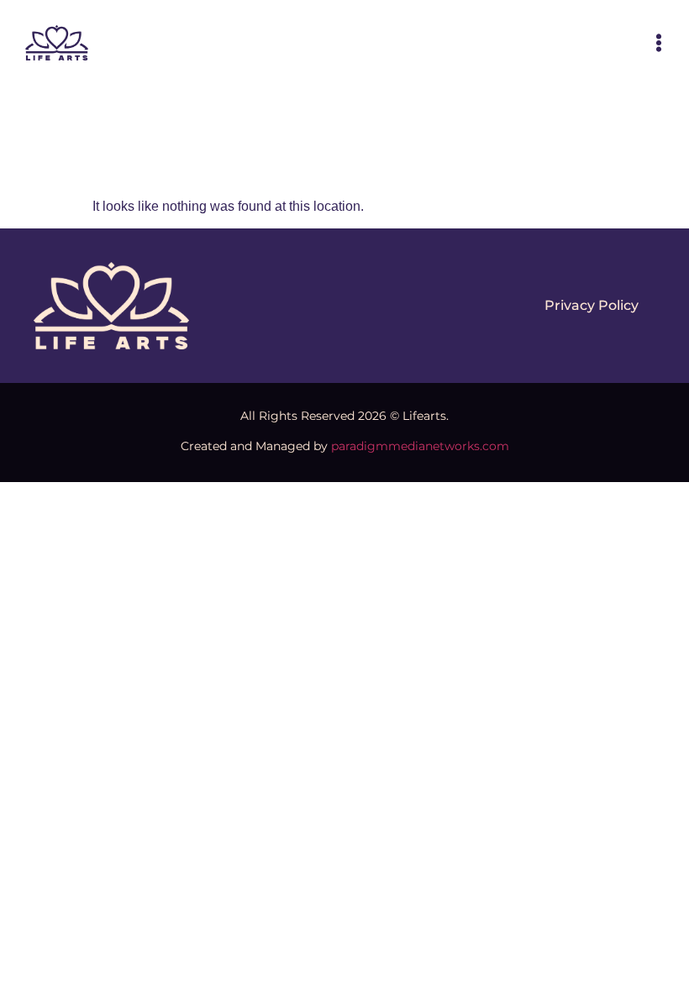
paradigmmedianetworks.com (420, 446)
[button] (658, 43)
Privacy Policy (591, 305)
